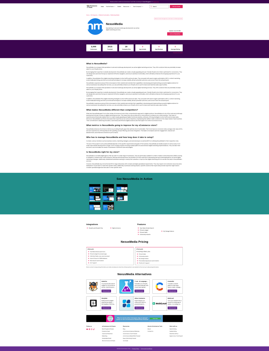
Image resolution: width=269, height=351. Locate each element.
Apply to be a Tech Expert (176, 336)
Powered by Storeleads (178, 52)
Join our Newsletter (175, 34)
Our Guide (125, 340)
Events (119, 6)
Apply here (156, 1)
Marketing (104, 336)
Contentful (171, 281)
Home (87, 15)
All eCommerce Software (108, 340)
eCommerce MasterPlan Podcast (131, 336)
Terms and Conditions (146, 348)
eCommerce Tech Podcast (130, 333)
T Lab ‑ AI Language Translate (141, 281)
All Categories (94, 15)
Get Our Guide (176, 6)
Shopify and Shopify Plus (96, 228)
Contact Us (150, 331)
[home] (92, 6)
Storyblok (104, 298)
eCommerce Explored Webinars (131, 331)
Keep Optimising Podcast (129, 338)
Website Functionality (104, 15)
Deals (102, 6)
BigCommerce (116, 228)
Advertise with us (174, 333)
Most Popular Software (108, 329)
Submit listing (173, 329)
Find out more (106, 291)
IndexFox (104, 281)
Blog (124, 329)
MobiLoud (171, 298)
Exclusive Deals (106, 331)
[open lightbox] (95, 188)
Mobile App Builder (115, 15)
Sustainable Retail (106, 338)
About (149, 329)
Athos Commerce (140, 298)
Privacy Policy (135, 348)
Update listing (173, 331)
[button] (110, 6)
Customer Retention (107, 333)
